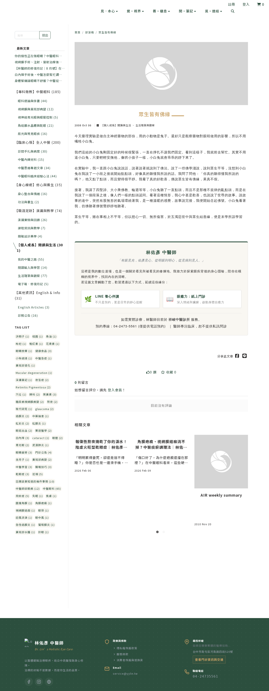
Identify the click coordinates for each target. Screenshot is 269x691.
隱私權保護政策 (127, 648)
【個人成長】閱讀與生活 (116, 125)
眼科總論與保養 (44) (32, 101)
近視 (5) (37, 474)
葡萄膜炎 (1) (46, 525)
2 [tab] (164, 533)
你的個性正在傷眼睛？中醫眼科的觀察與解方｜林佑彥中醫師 (38, 56)
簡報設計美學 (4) (30, 236)
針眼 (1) (43, 532)
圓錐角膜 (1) (24, 503)
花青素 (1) (52, 344)
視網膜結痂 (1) (25, 510)
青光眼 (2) (22, 445)
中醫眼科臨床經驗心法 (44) (37, 176)
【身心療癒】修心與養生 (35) (38, 184)
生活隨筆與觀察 (145, 125)
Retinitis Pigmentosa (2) (33, 387)
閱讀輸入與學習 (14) (32, 267)
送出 (45, 35)
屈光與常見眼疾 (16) (32, 133)
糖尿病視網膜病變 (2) (30, 402)
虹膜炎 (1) (39, 423)
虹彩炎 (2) (22, 423)
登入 (246, 4)
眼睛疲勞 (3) (24, 452)
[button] (109, 11)
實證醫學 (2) (43, 431)
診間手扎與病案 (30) (32, 151)
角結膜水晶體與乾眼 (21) (36, 125)
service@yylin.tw (125, 673)
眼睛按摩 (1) (24, 351)
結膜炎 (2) (22, 416)
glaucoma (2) (44, 409)
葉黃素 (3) (50, 394)
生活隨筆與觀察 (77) (32, 275)
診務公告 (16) (28, 315)
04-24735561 (205, 676)
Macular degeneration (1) (34, 373)
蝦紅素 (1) (36, 344)
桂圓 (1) (37, 336)
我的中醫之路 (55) (31, 259)
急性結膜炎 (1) (25, 525)
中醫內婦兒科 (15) (31, 159)
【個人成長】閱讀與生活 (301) (40, 247)
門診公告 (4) (43, 452)
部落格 (89, 32)
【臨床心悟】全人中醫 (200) (38, 142)
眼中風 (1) (42, 518)
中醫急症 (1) (43, 358)
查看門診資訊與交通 (209, 659)
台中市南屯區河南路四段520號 (213, 652)
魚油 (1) (51, 336)
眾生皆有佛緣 (107, 32)
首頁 (77, 32)
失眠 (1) (37, 496)
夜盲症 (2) (42, 380)
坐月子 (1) (22, 460)
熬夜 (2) (52, 402)
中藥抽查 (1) (40, 416)
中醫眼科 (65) (52, 489)
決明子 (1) (22, 336)
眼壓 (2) (57, 438)
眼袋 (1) (43, 510)
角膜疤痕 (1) (43, 503)
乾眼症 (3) (22, 474)
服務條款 (122, 654)
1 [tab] (158, 533)
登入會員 (115, 389)
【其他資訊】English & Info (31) (37, 295)
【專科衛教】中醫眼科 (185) (38, 91)
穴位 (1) (21, 394)
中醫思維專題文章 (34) (34, 168)
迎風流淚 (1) (24, 518)
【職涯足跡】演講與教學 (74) (38, 210)
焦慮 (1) (51, 496)
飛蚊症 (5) (22, 496)
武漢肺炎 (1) (40, 445)
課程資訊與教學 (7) (31, 228)
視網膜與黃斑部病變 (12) (36, 109)
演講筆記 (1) (24, 380)
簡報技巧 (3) (43, 467)
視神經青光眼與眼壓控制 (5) (38, 117)
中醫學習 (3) (24, 467)
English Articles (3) (33, 307)
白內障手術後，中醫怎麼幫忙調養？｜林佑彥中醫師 (37, 74)
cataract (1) (40, 438)
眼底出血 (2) (24, 431)
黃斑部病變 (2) (42, 460)
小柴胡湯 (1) (24, 358)
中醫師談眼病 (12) (28, 489)
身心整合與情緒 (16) (32, 193)
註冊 (231, 4)
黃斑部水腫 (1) (25, 532)
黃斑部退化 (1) (25, 365)
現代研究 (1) (24, 409)
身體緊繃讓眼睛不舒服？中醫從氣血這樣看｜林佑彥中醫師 (38, 80)
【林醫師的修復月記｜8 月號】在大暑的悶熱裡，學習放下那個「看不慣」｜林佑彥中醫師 (40, 68)
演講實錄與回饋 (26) (32, 220)
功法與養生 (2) (28, 202)
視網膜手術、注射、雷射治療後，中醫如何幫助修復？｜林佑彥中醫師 (38, 62)
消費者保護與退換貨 (130, 660)
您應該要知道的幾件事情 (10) (35, 481)
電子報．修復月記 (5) (33, 284)
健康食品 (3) (43, 351)
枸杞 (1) (21, 344)
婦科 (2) (34, 394)
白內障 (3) (22, 438)
